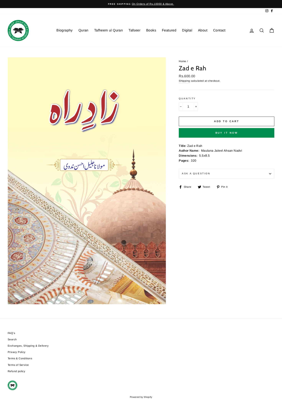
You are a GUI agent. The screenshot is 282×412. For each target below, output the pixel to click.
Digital (187, 30)
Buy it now (226, 132)
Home (182, 61)
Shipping (184, 80)
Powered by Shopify (141, 397)
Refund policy (16, 371)
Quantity (187, 98)
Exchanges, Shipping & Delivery (28, 345)
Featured (169, 30)
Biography (64, 30)
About (202, 30)
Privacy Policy (17, 352)
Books (151, 30)
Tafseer (134, 30)
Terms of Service (18, 364)
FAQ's (11, 333)
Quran (83, 30)
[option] (141, 4)
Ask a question (196, 173)
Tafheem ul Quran (108, 30)
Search (12, 339)
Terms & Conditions (20, 358)
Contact (219, 30)
